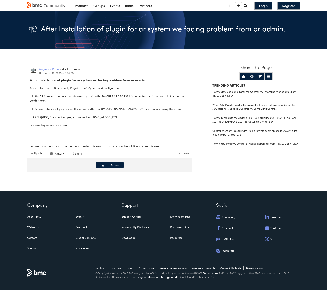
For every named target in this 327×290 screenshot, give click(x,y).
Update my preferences (173, 268)
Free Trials (115, 268)
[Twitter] (260, 76)
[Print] (252, 76)
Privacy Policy (146, 268)
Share (78, 153)
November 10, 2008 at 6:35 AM (57, 73)
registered (144, 277)
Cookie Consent (255, 268)
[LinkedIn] (268, 76)
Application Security (203, 268)
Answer (59, 153)
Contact (99, 268)
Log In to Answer (109, 165)
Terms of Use (210, 273)
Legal (130, 268)
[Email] (244, 76)
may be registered (166, 277)
